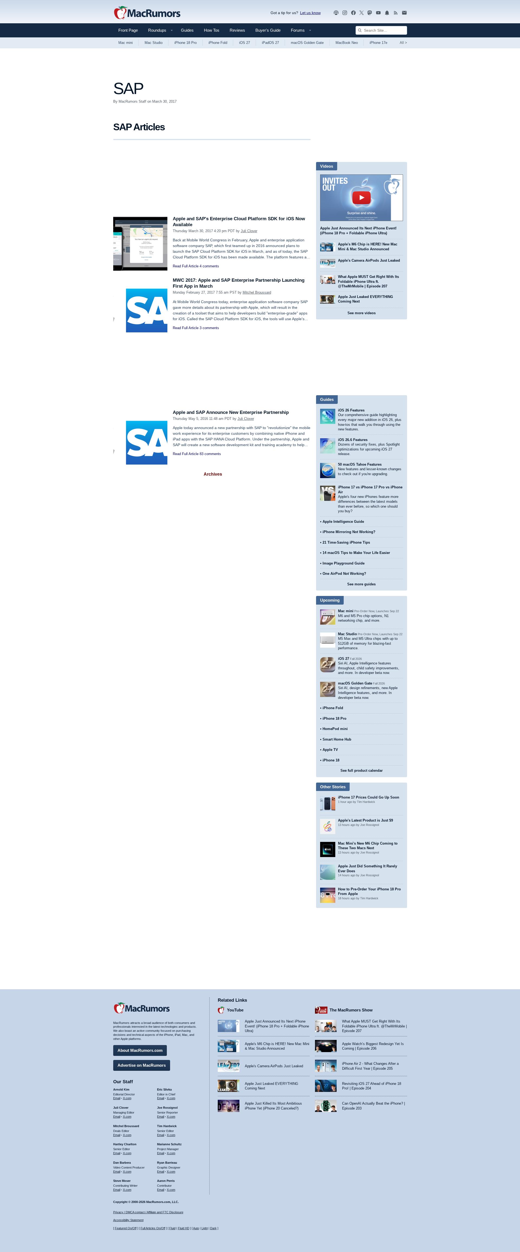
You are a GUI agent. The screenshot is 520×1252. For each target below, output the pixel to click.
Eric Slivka (164, 1089)
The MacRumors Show (351, 1010)
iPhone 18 (331, 760)
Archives (213, 474)
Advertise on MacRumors (142, 1065)
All (403, 43)
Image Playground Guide (344, 563)
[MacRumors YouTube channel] (378, 13)
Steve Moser (122, 1180)
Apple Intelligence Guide (343, 522)
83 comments (210, 454)
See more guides (361, 584)
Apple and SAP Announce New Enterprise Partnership (231, 412)
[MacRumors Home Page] (147, 13)
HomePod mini (335, 729)
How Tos (211, 30)
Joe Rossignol (167, 1107)
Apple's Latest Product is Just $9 (365, 820)
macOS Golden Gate (307, 43)
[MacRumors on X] (361, 13)
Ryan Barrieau (167, 1162)
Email (116, 1098)
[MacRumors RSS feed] (395, 13)
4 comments (209, 266)
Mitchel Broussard (257, 292)
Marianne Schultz (169, 1144)
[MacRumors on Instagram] (344, 13)
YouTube (235, 1010)
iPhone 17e (378, 43)
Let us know (310, 13)
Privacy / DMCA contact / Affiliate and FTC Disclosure (148, 1212)
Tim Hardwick (167, 1126)
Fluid (172, 1228)
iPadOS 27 (270, 43)
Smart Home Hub (337, 739)
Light (205, 1228)
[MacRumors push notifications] (387, 13)
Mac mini (125, 43)
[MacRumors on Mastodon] (369, 13)
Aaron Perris (166, 1180)
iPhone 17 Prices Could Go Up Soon (368, 797)
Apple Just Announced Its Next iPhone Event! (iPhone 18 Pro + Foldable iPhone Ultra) (277, 1026)
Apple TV (330, 750)
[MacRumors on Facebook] (353, 13)
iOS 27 (244, 43)
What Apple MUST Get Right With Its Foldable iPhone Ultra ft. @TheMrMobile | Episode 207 (368, 281)
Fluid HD (183, 1228)
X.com (127, 1098)
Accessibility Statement (128, 1220)
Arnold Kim (121, 1089)
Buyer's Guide (268, 30)
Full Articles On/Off (153, 1228)
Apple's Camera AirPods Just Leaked (369, 260)
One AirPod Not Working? (344, 574)
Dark (213, 1228)
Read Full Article (186, 266)
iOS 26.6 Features (353, 440)
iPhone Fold (218, 43)
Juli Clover (249, 231)
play (361, 197)
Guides (187, 30)
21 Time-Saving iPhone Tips (346, 542)
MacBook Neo (347, 43)
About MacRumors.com (140, 1050)
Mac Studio (153, 43)
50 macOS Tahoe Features (360, 464)
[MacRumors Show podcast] (336, 13)
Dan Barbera (122, 1162)
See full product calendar (361, 770)
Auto (196, 1228)
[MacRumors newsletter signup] (404, 13)
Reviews (237, 30)
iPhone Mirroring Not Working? (349, 532)
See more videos (361, 313)
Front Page (128, 30)
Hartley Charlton (124, 1144)
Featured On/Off (125, 1228)
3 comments (209, 328)
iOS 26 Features (351, 410)
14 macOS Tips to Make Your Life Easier (356, 553)
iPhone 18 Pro (185, 43)
